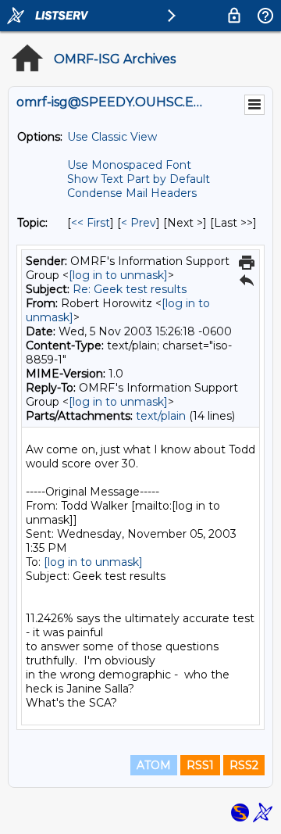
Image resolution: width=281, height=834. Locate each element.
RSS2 (243, 765)
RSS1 (200, 765)
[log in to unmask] (118, 275)
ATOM (154, 765)
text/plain (161, 416)
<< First (90, 223)
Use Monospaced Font (129, 165)
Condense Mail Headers (132, 193)
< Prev (138, 223)
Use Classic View (112, 137)
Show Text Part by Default (138, 179)
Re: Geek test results (130, 289)
